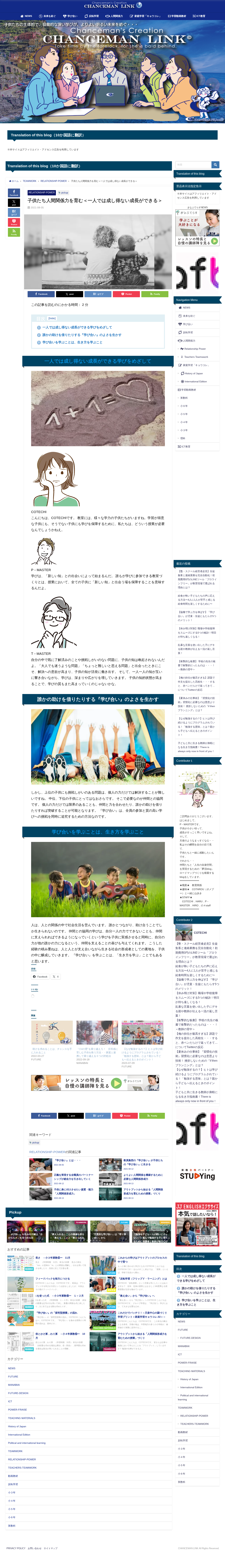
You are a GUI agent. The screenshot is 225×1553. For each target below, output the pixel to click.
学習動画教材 (178, 16)
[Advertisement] (98, 1101)
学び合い (72, 16)
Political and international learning (27, 1443)
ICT (10, 1401)
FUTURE (13, 1376)
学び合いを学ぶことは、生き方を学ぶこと (72, 342)
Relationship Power (195, 349)
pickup (64, 193)
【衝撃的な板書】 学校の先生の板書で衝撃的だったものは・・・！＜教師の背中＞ (197, 665)
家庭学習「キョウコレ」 (148, 16)
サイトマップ (50, 1548)
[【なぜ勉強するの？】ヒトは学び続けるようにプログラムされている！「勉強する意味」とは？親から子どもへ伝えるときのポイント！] (142, 1033)
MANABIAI (14, 1385)
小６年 (11, 1517)
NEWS (28, 16)
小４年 (11, 1501)
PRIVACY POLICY (16, 1548)
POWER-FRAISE (17, 1409)
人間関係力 (116, 16)
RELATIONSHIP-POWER (42, 192)
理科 (182, 438)
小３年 (11, 1492)
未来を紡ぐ (49, 16)
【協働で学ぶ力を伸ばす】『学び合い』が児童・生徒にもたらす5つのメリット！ (197, 616)
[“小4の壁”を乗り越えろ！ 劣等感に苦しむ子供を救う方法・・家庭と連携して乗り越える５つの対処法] (97, 1033)
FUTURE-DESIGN (18, 1393)
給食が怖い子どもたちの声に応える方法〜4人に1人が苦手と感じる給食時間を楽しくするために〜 (196, 599)
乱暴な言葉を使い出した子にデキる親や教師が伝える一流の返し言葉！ (196, 649)
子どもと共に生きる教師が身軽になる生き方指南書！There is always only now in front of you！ (196, 747)
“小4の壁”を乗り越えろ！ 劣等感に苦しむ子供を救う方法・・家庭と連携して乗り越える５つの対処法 (97, 1052)
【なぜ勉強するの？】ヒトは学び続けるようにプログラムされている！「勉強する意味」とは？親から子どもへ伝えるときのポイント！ (196, 726)
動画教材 (13, 1476)
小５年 (11, 1509)
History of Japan (17, 1426)
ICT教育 (200, 16)
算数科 (11, 1526)
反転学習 (93, 16)
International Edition (19, 1434)
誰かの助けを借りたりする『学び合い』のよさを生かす (80, 334)
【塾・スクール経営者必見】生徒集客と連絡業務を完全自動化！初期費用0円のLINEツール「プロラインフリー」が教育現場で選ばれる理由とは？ (197, 579)
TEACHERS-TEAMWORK (22, 1467)
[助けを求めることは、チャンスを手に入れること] (52, 1033)
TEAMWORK (15, 1451)
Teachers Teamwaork (196, 357)
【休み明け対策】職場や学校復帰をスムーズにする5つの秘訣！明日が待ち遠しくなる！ (197, 632)
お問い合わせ (34, 1548)
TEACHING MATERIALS (21, 1418)
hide (52, 318)
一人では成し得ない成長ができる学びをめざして (75, 327)
